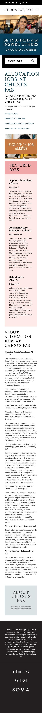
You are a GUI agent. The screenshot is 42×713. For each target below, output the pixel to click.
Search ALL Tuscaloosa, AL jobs (17, 128)
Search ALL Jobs (11, 114)
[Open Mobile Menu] (37, 10)
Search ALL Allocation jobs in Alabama (19, 123)
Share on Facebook (17, 3)
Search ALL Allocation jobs (15, 119)
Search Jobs (15, 61)
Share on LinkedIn (23, 3)
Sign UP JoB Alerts (21, 147)
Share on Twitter (20, 3)
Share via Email (27, 3)
